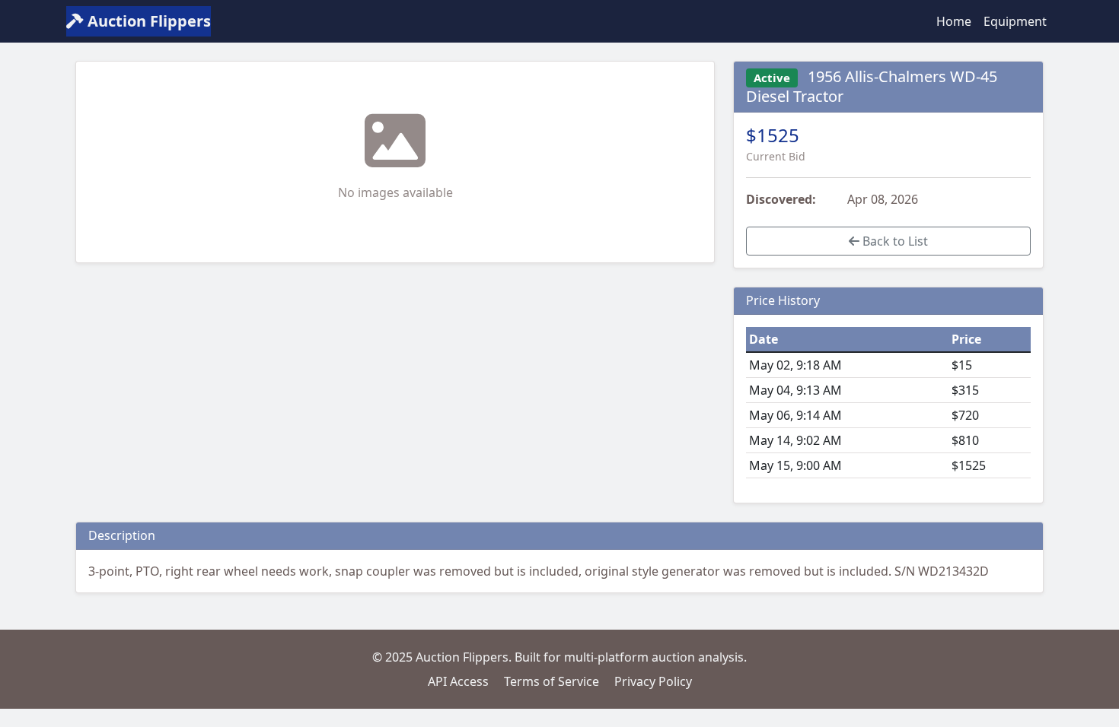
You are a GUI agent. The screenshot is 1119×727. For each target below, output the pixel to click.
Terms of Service (551, 681)
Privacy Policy (653, 681)
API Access (458, 681)
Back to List (893, 241)
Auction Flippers (147, 21)
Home (953, 21)
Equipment (1015, 21)
